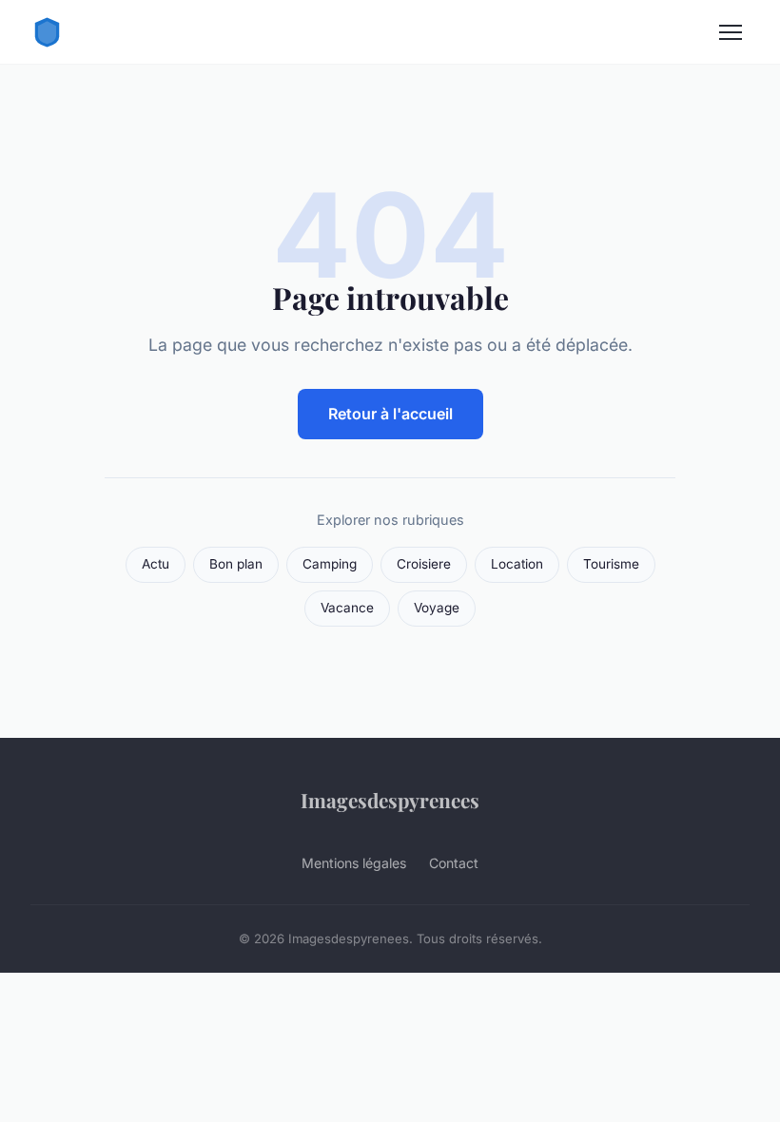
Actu (155, 563)
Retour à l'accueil (390, 413)
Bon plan (236, 563)
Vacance (347, 607)
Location (517, 563)
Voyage (436, 607)
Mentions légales (354, 863)
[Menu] (731, 32)
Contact (453, 863)
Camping (329, 563)
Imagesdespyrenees (390, 799)
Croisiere (424, 563)
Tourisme (611, 563)
